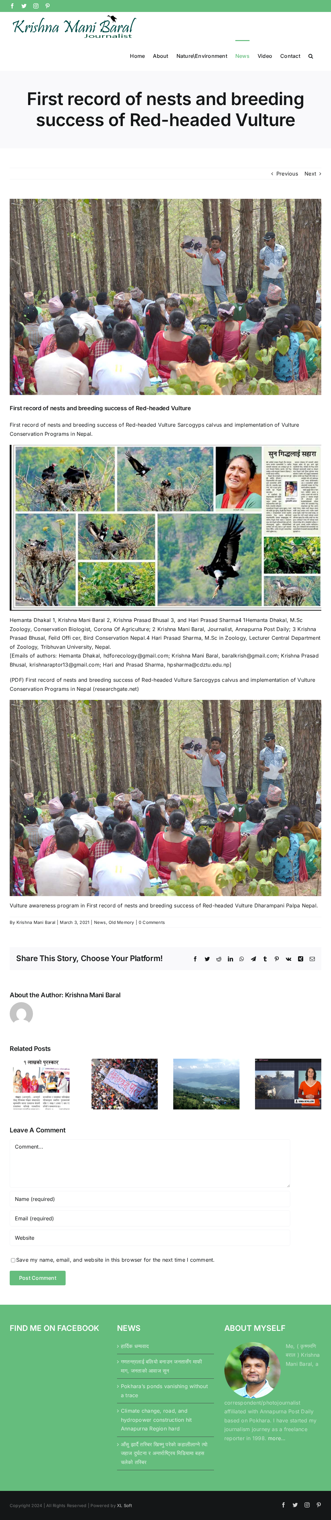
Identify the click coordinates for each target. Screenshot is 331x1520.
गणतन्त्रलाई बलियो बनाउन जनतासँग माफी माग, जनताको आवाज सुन (161, 1366)
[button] (310, 55)
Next (310, 173)
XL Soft (124, 1505)
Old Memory (121, 922)
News (100, 922)
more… (276, 1438)
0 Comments (152, 922)
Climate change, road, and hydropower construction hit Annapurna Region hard (156, 1420)
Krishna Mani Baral (35, 922)
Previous (287, 173)
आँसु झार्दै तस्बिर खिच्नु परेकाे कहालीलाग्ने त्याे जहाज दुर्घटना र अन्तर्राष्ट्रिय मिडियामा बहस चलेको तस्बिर (164, 1453)
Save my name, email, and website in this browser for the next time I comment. (115, 1260)
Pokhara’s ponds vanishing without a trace (164, 1390)
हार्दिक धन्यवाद (135, 1346)
